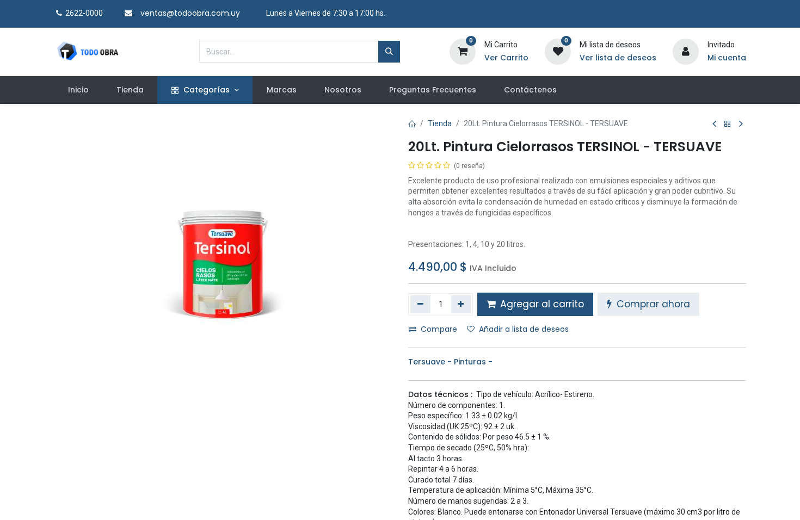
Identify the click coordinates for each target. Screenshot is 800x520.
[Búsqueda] (389, 52)
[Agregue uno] (461, 304)
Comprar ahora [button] (652, 304)
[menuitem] (78, 90)
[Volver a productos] (727, 124)
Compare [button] (439, 329)
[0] (463, 50)
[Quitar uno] (420, 304)
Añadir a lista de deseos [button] (524, 329)
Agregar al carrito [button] (540, 304)
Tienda (440, 123)
